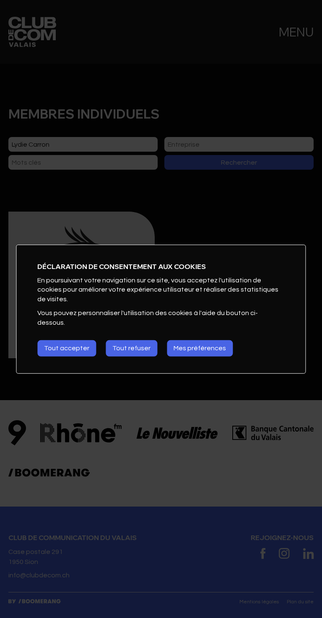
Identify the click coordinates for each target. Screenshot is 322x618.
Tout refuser (131, 348)
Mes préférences (200, 348)
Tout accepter (66, 348)
